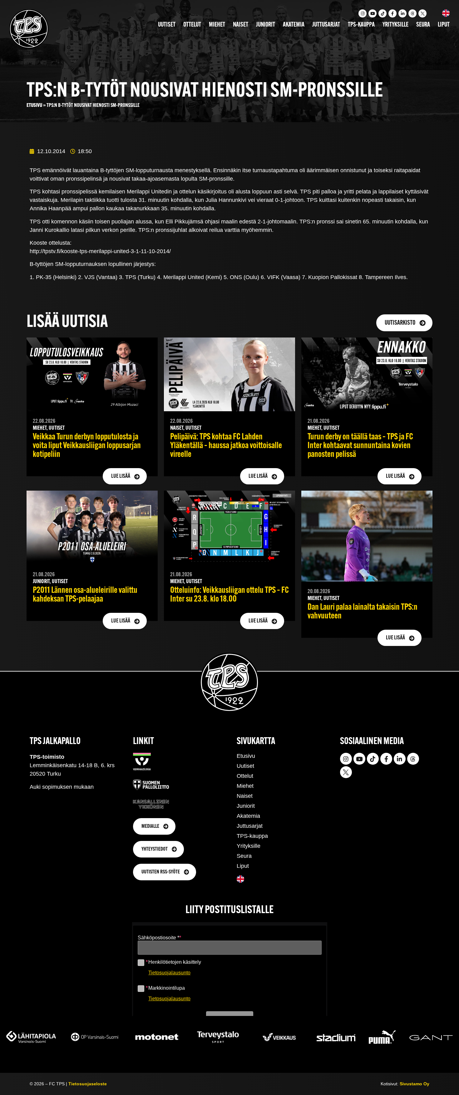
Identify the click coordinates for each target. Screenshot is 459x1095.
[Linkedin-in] (402, 13)
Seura (423, 25)
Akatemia (293, 25)
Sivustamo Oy (414, 1083)
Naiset (240, 25)
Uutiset (166, 25)
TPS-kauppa (361, 25)
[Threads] (412, 13)
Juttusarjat (326, 25)
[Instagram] (362, 13)
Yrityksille (395, 25)
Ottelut (192, 25)
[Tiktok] (382, 13)
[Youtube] (372, 13)
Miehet (217, 25)
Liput (444, 25)
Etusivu (34, 105)
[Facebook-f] (392, 13)
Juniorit (265, 25)
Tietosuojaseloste (87, 1083)
